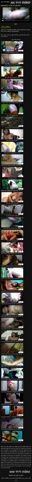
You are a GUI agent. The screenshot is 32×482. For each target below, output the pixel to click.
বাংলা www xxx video (14, 457)
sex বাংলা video (5, 478)
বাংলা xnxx (26, 457)
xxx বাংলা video (22, 450)
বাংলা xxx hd (26, 459)
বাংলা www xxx (4, 457)
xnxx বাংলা (18, 448)
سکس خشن (12, 478)
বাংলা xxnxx (15, 459)
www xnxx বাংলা (27, 446)
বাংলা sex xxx (10, 455)
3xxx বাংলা (3, 446)
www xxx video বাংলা (6, 448)
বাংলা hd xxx (26, 453)
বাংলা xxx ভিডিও (8, 462)
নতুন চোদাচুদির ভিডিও (22, 451)
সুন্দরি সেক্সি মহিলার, (15, 35)
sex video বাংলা (10, 446)
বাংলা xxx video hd (21, 460)
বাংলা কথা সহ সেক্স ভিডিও (16, 466)
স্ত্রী (28, 35)
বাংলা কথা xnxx (7, 466)
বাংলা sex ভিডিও (17, 455)
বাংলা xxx (20, 459)
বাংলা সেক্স (9, 35)
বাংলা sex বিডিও (4, 36)
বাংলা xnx (21, 457)
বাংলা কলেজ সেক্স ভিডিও (5, 467)
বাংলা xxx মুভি (15, 462)
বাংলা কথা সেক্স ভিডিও (26, 466)
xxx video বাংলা (7, 450)
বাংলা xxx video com (11, 460)
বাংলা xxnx (9, 459)
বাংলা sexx (23, 455)
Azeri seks (18, 478)
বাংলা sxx (29, 455)
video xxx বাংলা (18, 446)
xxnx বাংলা (23, 448)
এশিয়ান (5, 35)
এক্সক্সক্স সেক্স (6, 451)
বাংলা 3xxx (20, 453)
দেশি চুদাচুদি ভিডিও (13, 451)
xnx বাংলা (14, 448)
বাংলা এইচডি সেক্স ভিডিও (9, 464)
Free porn (4, 5)
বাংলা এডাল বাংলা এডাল (19, 464)
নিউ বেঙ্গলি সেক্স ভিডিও (7, 453)
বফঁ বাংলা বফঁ (14, 453)
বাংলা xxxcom (22, 462)
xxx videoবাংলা (14, 450)
